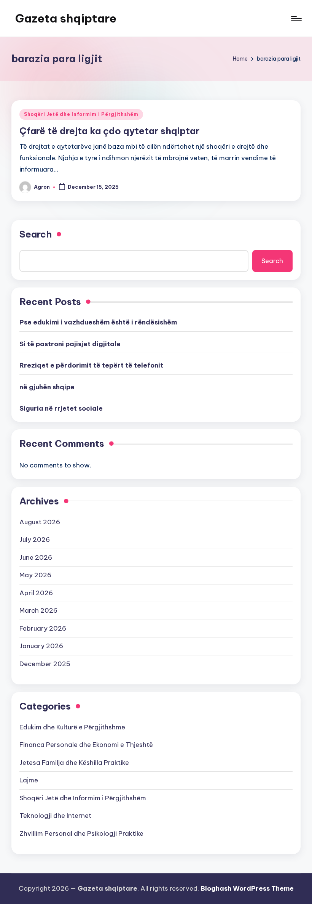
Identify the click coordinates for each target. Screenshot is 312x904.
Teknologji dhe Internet (55, 815)
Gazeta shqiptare (65, 18)
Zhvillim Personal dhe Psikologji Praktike (81, 833)
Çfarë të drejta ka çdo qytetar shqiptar (109, 130)
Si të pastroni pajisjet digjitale (70, 344)
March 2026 (38, 610)
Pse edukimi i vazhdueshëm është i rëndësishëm (98, 322)
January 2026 (41, 646)
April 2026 (36, 593)
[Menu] (296, 18)
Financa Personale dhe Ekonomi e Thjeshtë (86, 744)
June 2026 (35, 557)
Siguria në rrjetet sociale (61, 408)
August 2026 (39, 522)
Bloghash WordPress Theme (247, 888)
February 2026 (42, 628)
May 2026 (35, 575)
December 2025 (44, 664)
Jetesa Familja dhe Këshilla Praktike (74, 762)
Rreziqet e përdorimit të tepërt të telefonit (91, 365)
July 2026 (34, 539)
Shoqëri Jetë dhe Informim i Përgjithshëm (81, 114)
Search (35, 234)
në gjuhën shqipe (47, 387)
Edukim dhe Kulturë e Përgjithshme (72, 727)
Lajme (28, 780)
